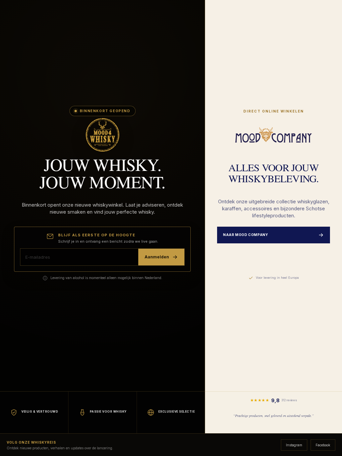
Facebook (323, 445)
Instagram (294, 445)
